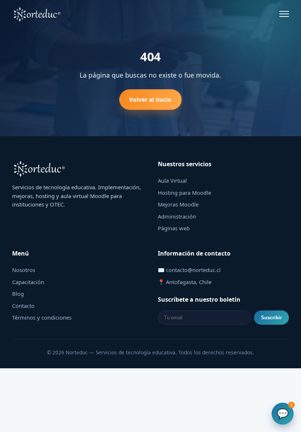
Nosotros (23, 269)
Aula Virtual (172, 180)
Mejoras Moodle (178, 204)
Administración (177, 216)
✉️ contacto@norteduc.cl (189, 269)
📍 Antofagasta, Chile (184, 282)
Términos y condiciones (42, 317)
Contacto (23, 305)
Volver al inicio (150, 100)
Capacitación (28, 282)
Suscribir (271, 317)
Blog (18, 293)
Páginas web (174, 228)
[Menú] (284, 14)
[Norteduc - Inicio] (37, 14)
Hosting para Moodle (184, 192)
